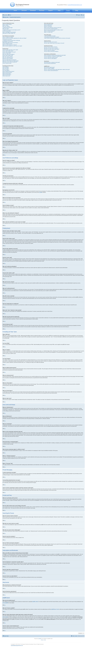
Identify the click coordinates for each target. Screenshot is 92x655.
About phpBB (5, 602)
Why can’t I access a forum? (8, 56)
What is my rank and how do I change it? (10, 44)
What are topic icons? (6, 75)
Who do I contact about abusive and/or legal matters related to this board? (57, 69)
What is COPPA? (6, 25)
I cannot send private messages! (50, 35)
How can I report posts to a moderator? (9, 59)
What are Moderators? (48, 25)
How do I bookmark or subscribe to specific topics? (53, 56)
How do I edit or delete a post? (8, 50)
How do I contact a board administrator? (51, 70)
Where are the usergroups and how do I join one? (52, 27)
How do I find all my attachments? (50, 63)
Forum (68, 10)
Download (33, 10)
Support (50, 10)
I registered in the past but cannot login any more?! (11, 29)
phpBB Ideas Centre (55, 609)
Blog (76, 10)
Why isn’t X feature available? (49, 68)
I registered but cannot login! (8, 27)
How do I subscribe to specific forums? (51, 57)
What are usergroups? (48, 26)
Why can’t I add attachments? (8, 57)
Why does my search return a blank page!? (51, 49)
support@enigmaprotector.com (75, 4)
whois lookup (5, 617)
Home (15, 10)
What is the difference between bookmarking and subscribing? (55, 55)
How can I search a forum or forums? (50, 46)
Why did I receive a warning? (8, 58)
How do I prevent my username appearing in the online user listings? (14, 38)
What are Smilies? (6, 69)
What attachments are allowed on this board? (52, 62)
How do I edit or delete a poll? (8, 55)
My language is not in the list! (8, 41)
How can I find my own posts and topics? (51, 51)
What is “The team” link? (48, 32)
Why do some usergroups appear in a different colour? (53, 29)
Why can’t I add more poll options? (9, 54)
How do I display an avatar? (7, 43)
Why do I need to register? (7, 24)
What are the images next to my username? (10, 42)
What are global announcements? (8, 71)
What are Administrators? (48, 24)
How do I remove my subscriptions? (50, 58)
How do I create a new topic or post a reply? (10, 49)
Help (59, 10)
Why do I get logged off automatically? (9, 32)
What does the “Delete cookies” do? (9, 33)
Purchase (41, 10)
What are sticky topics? (7, 73)
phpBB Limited (35, 601)
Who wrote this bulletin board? (49, 67)
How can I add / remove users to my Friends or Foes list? (54, 43)
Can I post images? (6, 70)
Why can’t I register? (6, 26)
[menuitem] (9, 15)
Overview (24, 10)
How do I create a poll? (7, 53)
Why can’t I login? (6, 28)
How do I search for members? (49, 50)
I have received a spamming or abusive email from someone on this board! (57, 38)
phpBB (40, 192)
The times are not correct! (7, 39)
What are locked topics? (7, 74)
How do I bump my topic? (7, 63)
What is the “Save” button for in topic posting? (10, 60)
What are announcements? (7, 72)
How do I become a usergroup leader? (50, 28)
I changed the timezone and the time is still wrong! (11, 40)
